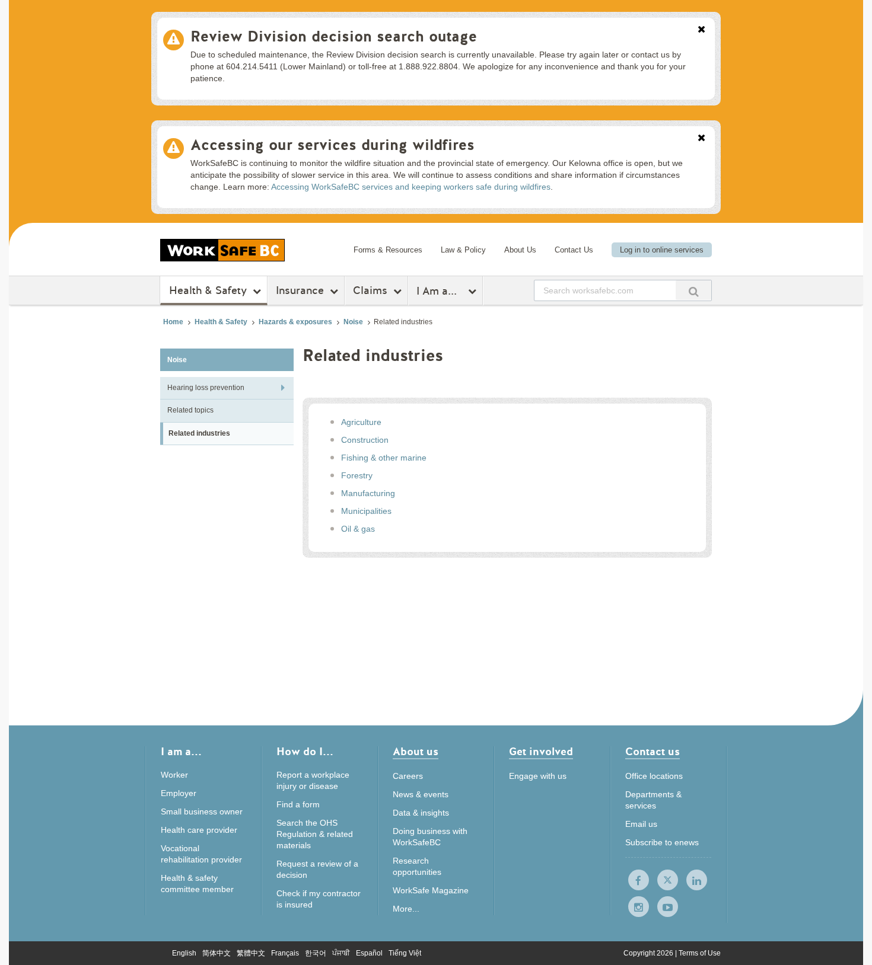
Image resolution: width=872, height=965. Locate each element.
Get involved (541, 752)
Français (285, 953)
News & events (420, 794)
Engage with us (538, 776)
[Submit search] (693, 290)
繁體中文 (251, 953)
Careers (408, 776)
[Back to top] (752, 902)
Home (173, 322)
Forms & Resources (388, 249)
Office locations (654, 776)
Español (369, 953)
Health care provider (199, 830)
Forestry (357, 475)
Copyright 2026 (649, 953)
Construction (365, 440)
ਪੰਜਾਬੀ (341, 953)
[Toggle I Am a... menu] (473, 291)
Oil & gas (358, 528)
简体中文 (216, 953)
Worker (174, 774)
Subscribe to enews (662, 842)
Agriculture (361, 422)
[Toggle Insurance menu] (335, 291)
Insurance (300, 290)
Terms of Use (700, 953)
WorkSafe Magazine (431, 890)
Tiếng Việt (405, 953)
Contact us (652, 752)
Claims (370, 290)
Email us (641, 824)
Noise (353, 322)
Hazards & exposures (295, 322)
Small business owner (202, 811)
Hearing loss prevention (205, 388)
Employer (178, 793)
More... (406, 908)
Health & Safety (208, 290)
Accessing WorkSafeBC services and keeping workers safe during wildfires (410, 186)
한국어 (315, 953)
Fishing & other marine (384, 457)
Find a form (298, 804)
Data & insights (421, 812)
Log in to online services (662, 249)
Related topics (190, 410)
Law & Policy (463, 249)
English (184, 953)
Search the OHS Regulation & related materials (314, 834)
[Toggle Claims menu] (399, 291)
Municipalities (366, 511)
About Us (520, 249)
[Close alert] (701, 30)
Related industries (199, 433)
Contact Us (574, 249)
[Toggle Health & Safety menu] (258, 291)
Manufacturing (368, 493)
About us (415, 752)
